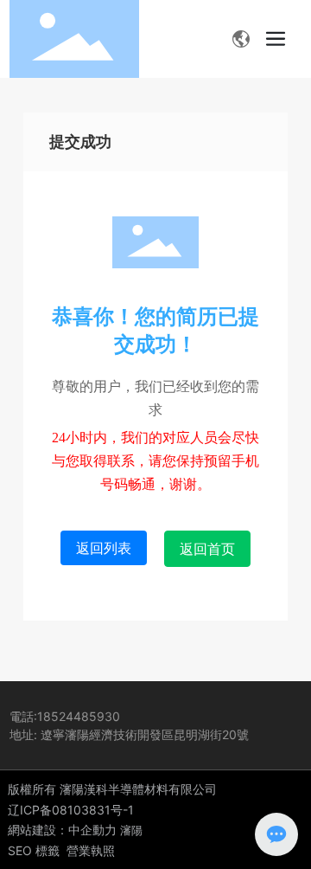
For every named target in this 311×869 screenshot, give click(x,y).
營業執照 (91, 850)
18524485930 (78, 716)
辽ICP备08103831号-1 (71, 809)
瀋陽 (131, 830)
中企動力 (92, 829)
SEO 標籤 (34, 850)
